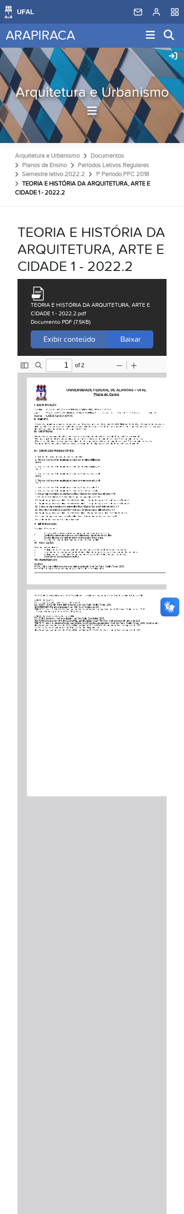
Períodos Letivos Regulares (113, 165)
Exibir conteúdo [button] (69, 339)
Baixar (130, 339)
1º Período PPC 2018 (123, 174)
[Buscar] (169, 35)
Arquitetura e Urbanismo (92, 92)
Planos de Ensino (44, 165)
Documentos (107, 156)
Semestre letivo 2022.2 (53, 174)
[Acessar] (173, 57)
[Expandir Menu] (150, 35)
